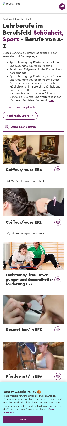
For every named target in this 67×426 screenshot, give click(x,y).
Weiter (22, 419)
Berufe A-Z (7, 19)
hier (51, 100)
